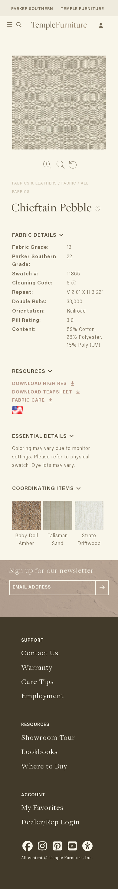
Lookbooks (39, 751)
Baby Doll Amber (26, 540)
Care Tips (37, 681)
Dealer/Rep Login (50, 821)
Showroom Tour (48, 737)
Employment (42, 695)
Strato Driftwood (89, 540)
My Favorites (42, 807)
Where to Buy (44, 766)
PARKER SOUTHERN (32, 9)
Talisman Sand (58, 540)
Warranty (36, 667)
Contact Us (39, 652)
